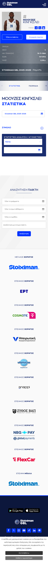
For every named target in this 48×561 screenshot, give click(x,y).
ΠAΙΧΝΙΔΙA (33, 86)
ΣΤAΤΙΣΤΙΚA (14, 86)
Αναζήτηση (24, 233)
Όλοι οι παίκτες (12, 37)
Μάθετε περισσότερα (24, 558)
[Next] (43, 86)
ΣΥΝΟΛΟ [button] (6, 128)
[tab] (24, 127)
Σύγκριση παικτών (36, 37)
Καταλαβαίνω (24, 553)
